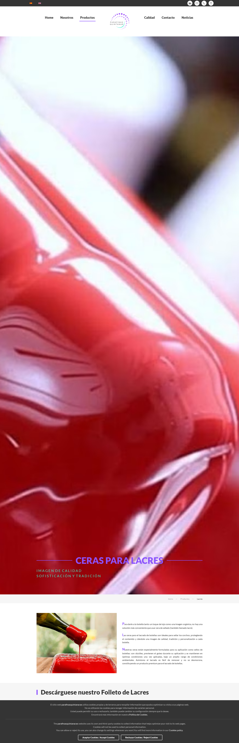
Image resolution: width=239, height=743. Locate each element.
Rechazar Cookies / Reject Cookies (141, 737)
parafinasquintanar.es (72, 704)
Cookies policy (176, 730)
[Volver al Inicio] (119, 21)
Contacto (168, 17)
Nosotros (66, 17)
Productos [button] (87, 17)
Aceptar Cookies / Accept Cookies (98, 737)
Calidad (149, 17)
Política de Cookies (138, 714)
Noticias (187, 17)
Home (49, 17)
